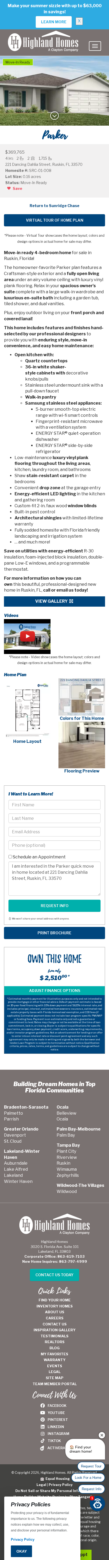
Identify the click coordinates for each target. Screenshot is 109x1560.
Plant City (66, 1151)
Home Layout (27, 741)
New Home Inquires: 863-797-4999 (54, 1261)
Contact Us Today (54, 1275)
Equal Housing (57, 1479)
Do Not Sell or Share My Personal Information (54, 1491)
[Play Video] (27, 636)
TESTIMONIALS (54, 1336)
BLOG (54, 1348)
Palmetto (13, 1113)
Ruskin (63, 1163)
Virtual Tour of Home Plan (54, 220)
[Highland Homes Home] (43, 36)
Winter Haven (18, 1181)
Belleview (66, 1113)
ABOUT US (54, 1312)
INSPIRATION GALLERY (55, 1330)
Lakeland (13, 1175)
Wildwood (67, 1191)
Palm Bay (66, 1135)
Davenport (15, 1135)
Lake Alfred (16, 1169)
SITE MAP (54, 1378)
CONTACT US (55, 1324)
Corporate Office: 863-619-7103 (54, 1256)
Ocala (62, 1119)
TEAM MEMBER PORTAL (55, 1384)
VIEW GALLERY (52, 601)
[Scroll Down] (54, 117)
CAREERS (54, 1318)
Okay (21, 1551)
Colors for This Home (82, 718)
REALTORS (55, 1342)
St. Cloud (12, 1141)
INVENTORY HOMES (55, 1306)
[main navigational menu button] (95, 46)
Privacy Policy (60, 1485)
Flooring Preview (81, 771)
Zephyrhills (68, 1175)
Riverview (67, 1157)
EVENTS (54, 1366)
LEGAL (55, 1372)
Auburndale (16, 1163)
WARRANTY (55, 1360)
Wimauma (67, 1169)
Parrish (11, 1119)
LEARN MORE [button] (53, 22)
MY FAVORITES (54, 1354)
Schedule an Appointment (39, 856)
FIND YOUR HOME (55, 1300)
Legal (41, 1485)
